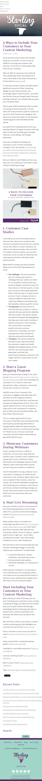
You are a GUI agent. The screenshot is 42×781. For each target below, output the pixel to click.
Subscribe (21, 745)
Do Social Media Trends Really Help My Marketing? (19, 710)
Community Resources (29, 748)
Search (25, 736)
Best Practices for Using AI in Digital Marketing (18, 717)
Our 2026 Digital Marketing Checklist (15, 724)
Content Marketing (28, 670)
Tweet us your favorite (17, 644)
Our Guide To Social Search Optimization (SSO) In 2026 (21, 693)
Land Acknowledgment (12, 748)
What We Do (18, 742)
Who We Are (8, 742)
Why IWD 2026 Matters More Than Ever (16, 714)
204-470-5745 (21, 766)
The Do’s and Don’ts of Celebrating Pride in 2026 (19, 690)
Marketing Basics (14, 670)
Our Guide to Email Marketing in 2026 (15, 706)
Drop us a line (29, 627)
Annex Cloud (20, 81)
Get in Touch (34, 742)
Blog (26, 742)
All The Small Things (10, 721)
